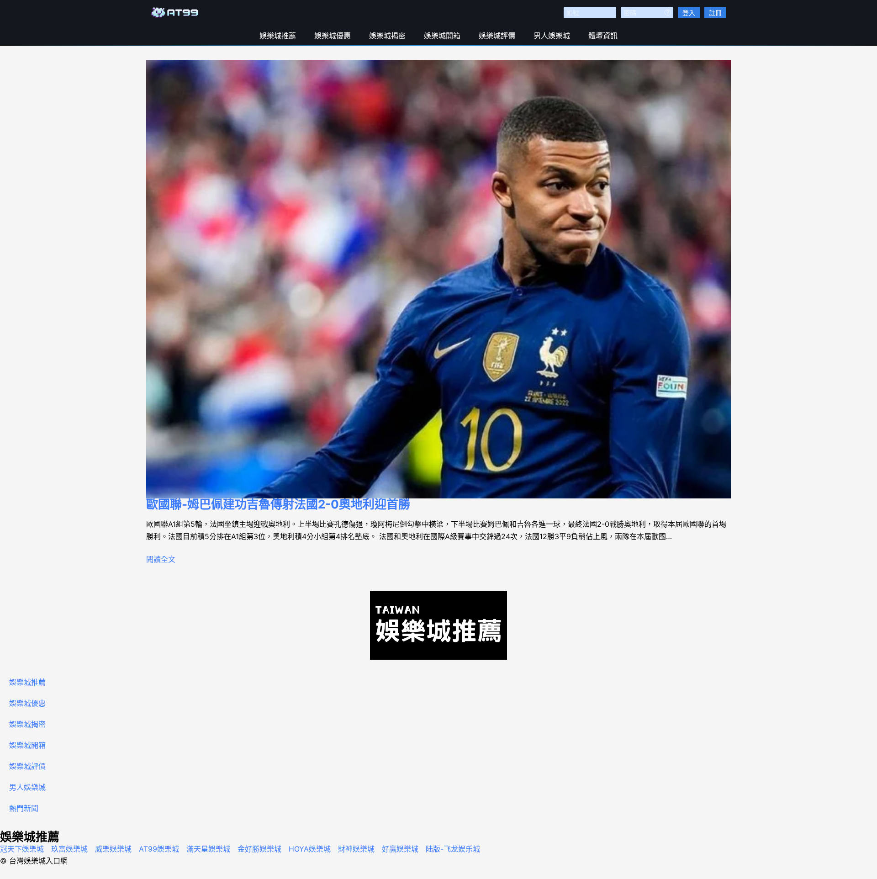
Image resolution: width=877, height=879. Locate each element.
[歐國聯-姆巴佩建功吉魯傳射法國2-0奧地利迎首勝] (438, 279)
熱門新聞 (23, 808)
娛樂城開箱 (442, 35)
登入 (688, 12)
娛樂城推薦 (277, 35)
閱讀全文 (160, 559)
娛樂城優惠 (332, 35)
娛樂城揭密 (387, 35)
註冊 (715, 12)
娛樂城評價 (497, 35)
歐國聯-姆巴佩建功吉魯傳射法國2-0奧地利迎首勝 (278, 504)
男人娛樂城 (552, 35)
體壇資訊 (603, 35)
